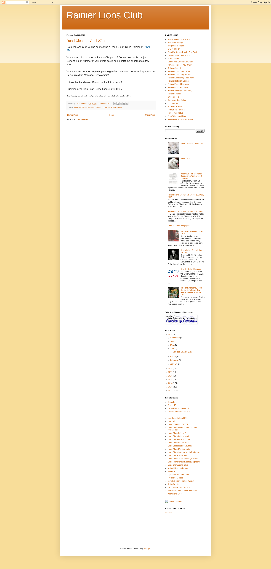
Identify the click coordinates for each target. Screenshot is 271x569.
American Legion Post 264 (179, 39)
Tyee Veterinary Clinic (177, 116)
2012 (170, 390)
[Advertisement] (123, 530)
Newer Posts (72, 115)
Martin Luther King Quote (180, 226)
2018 (170, 368)
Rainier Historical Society (178, 81)
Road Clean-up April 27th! (86, 41)
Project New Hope (175, 478)
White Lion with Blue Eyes (192, 143)
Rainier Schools (174, 94)
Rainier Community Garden (179, 74)
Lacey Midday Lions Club (178, 408)
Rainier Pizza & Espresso (178, 84)
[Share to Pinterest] (126, 103)
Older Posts (150, 115)
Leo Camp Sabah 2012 (178, 418)
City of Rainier (174, 49)
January (174, 364)
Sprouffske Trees (175, 106)
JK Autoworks (173, 58)
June (172, 341)
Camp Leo (172, 402)
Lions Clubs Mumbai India (179, 449)
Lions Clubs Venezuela (177, 455)
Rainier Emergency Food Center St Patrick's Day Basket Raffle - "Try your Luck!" (191, 291)
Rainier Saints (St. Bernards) (180, 90)
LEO (169, 415)
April (172, 349)
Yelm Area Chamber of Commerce (182, 491)
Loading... (169, 512)
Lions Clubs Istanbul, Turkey (180, 446)
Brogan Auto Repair (176, 46)
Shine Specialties (175, 97)
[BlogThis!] (118, 103)
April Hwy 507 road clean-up (84, 107)
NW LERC (172, 471)
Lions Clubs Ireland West (178, 443)
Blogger (147, 549)
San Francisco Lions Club (179, 487)
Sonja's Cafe (173, 103)
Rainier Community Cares (179, 71)
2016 (170, 376)
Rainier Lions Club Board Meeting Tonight (185, 211)
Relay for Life (173, 484)
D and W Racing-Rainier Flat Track (182, 52)
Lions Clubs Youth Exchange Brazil (183, 459)
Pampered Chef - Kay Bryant (180, 65)
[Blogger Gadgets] (173, 501)
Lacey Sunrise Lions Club (179, 412)
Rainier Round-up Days (178, 87)
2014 (170, 383)
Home (111, 115)
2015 (170, 379)
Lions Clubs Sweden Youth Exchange (184, 452)
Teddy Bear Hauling (176, 110)
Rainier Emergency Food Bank (181, 78)
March (173, 356)
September (175, 338)
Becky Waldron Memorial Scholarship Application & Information (191, 176)
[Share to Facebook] (123, 103)
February (174, 360)
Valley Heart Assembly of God (180, 119)
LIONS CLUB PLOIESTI (178, 424)
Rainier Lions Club (104, 15)
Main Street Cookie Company (180, 62)
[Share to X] (120, 103)
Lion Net (171, 421)
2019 (170, 334)
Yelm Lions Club (175, 494)
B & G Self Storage (175, 42)
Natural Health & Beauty (178, 468)
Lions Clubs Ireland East (178, 433)
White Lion (185, 159)
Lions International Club (178, 465)
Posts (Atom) (83, 119)
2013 (170, 387)
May (172, 345)
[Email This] (115, 103)
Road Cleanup (116, 107)
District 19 (172, 405)
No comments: (104, 103)
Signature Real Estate (177, 100)
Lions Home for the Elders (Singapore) (184, 462)
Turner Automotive (175, 113)
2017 (170, 372)
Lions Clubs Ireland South (179, 439)
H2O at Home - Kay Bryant (179, 55)
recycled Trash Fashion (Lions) (181, 481)
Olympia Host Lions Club (178, 475)
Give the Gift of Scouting (191, 269)
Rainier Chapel (174, 68)
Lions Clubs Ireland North (178, 436)
